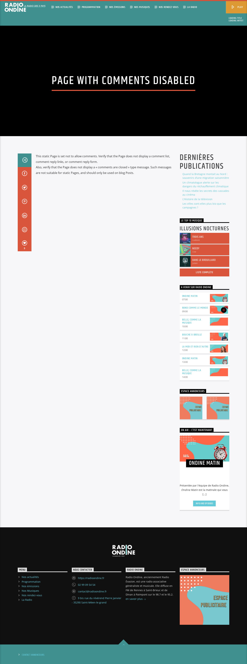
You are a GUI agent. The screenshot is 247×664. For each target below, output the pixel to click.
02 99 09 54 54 (86, 584)
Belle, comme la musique (191, 321)
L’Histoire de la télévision (197, 199)
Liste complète (204, 272)
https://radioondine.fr (91, 578)
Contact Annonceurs (33, 655)
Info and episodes (204, 503)
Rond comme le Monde (195, 308)
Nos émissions (117, 7)
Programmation (91, 7)
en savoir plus (134, 599)
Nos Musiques (142, 7)
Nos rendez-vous (168, 7)
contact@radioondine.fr (92, 591)
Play (240, 7)
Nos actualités (64, 7)
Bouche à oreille (192, 334)
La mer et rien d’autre (195, 346)
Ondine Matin (190, 296)
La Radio (192, 7)
